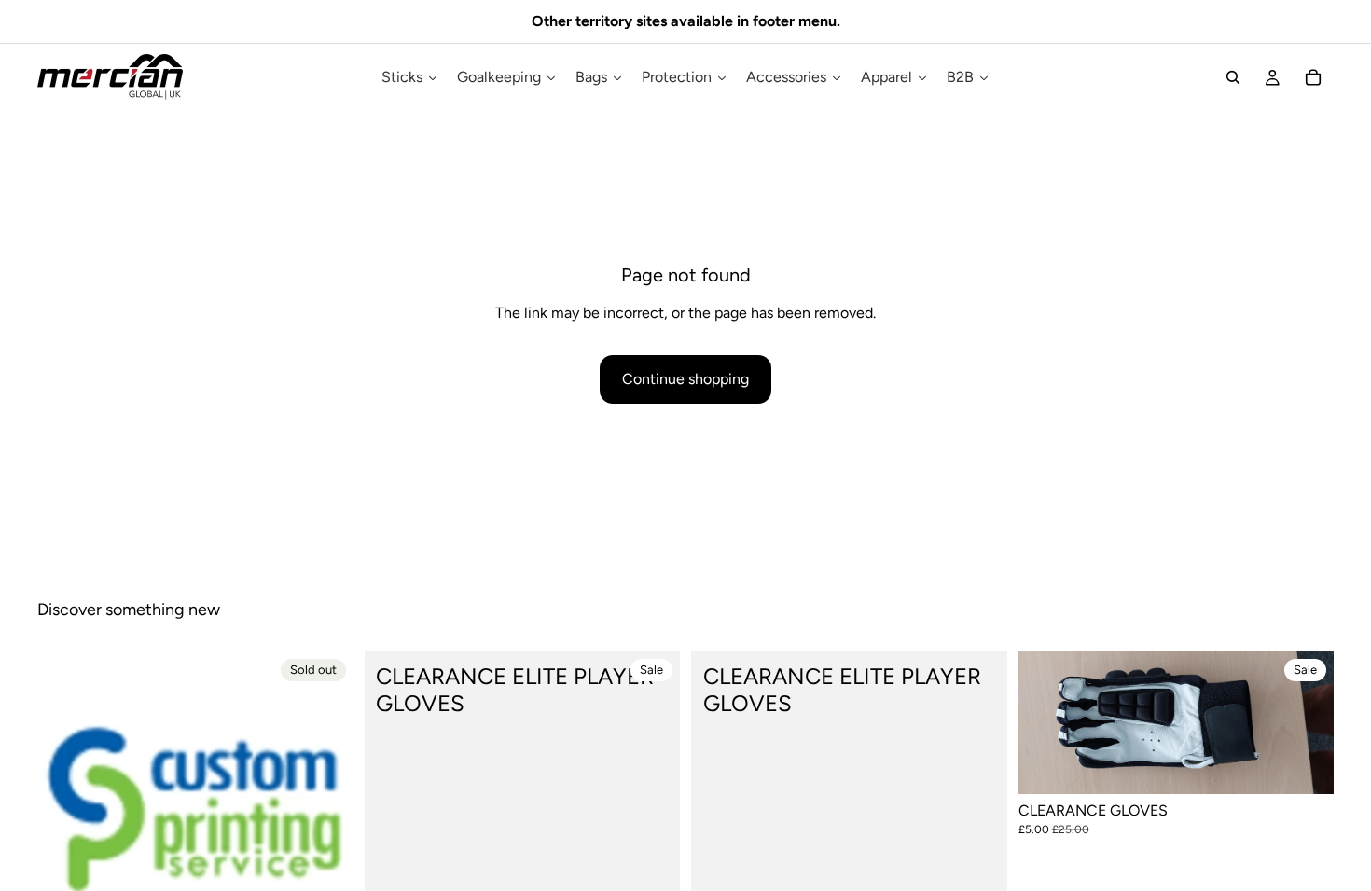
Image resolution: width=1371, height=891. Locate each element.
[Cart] (1313, 77)
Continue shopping (685, 379)
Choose (1321, 765)
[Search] (1232, 77)
